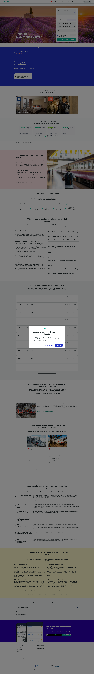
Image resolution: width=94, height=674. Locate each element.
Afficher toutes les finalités (48, 345)
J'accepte (59, 345)
